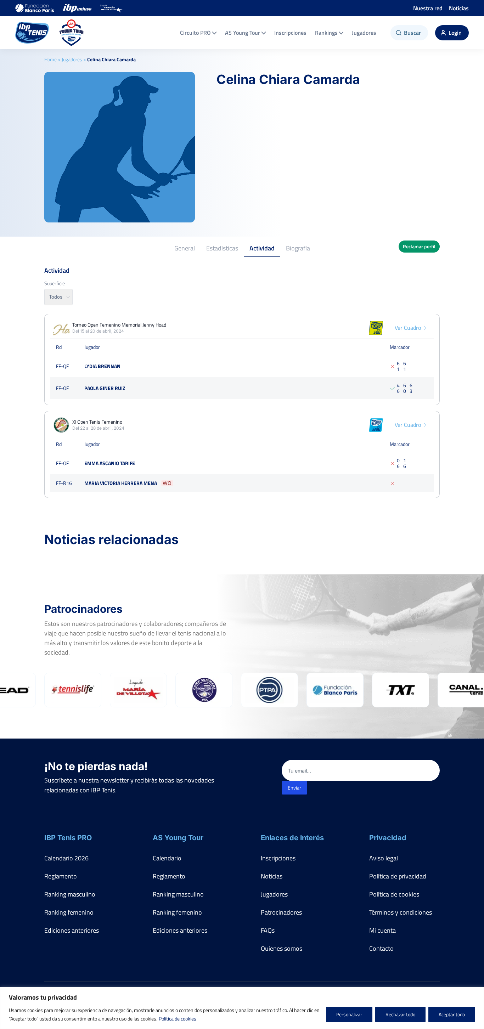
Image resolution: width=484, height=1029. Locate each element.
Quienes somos (281, 948)
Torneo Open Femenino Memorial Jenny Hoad (119, 325)
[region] (242, 1008)
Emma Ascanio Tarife (109, 463)
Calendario (167, 858)
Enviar (294, 787)
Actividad (262, 248)
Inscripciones (290, 32)
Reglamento (60, 876)
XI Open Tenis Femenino (97, 422)
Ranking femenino (69, 912)
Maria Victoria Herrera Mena (120, 483)
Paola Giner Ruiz (104, 388)
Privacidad (387, 837)
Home (50, 59)
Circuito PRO (195, 32)
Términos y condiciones (400, 912)
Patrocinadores (281, 912)
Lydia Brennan (102, 366)
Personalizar (349, 1014)
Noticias (459, 8)
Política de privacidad (397, 876)
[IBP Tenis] (32, 33)
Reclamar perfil (419, 246)
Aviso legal (383, 858)
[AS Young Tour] (71, 32)
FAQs (268, 930)
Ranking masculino (69, 894)
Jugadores (364, 32)
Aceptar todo (452, 1014)
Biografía (298, 248)
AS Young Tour (242, 32)
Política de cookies (177, 1018)
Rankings (326, 32)
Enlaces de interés (292, 837)
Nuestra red (428, 8)
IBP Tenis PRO (68, 837)
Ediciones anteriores (71, 930)
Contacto (381, 948)
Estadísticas (222, 248)
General (184, 248)
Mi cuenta (382, 930)
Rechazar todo (400, 1014)
